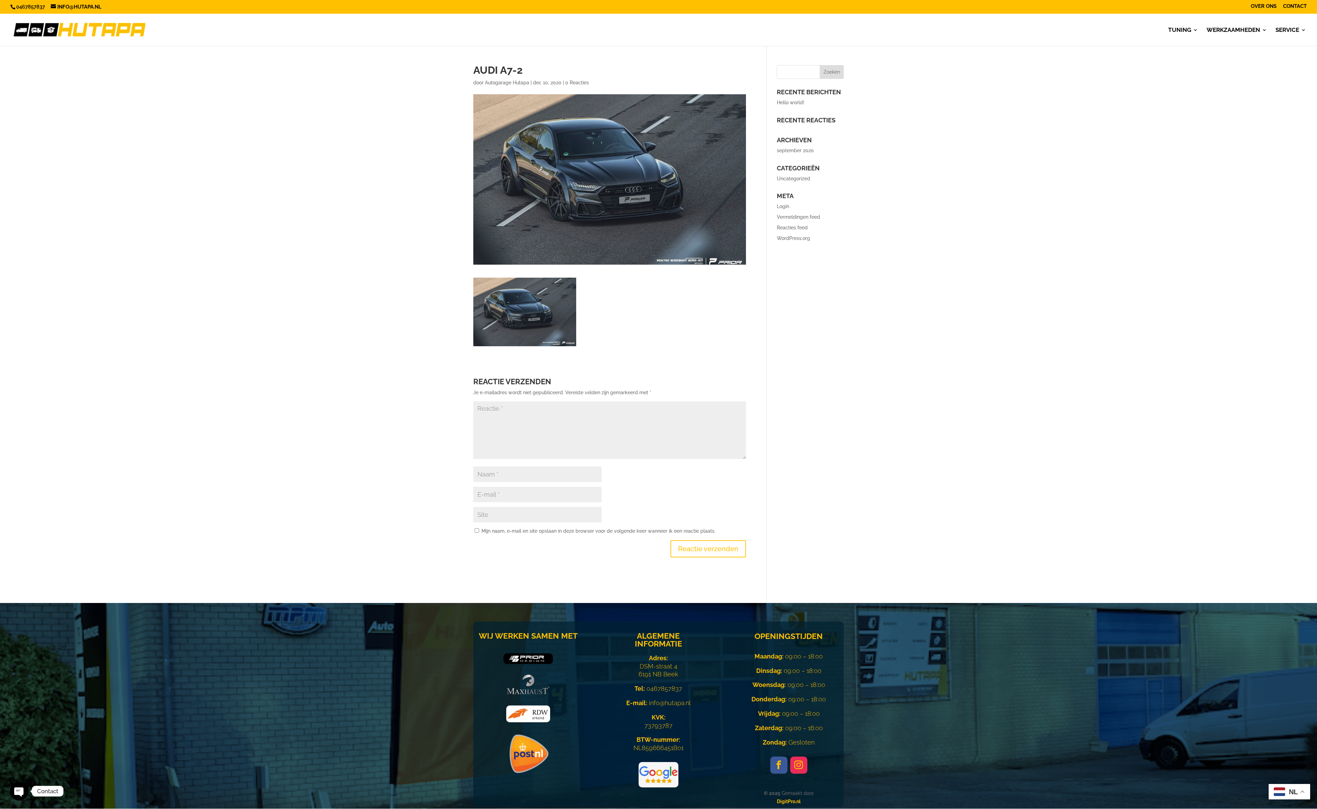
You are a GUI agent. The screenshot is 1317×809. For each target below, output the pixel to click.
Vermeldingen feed (798, 217)
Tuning (1179, 30)
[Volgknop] (778, 765)
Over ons (1264, 6)
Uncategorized (793, 178)
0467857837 (658, 688)
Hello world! (790, 102)
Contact (1295, 6)
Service (1287, 30)
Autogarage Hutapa (507, 82)
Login (783, 206)
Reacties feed (792, 227)
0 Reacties (577, 82)
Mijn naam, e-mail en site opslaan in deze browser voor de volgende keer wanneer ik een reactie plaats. (598, 531)
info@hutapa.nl (658, 703)
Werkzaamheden (1233, 30)
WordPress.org (793, 238)
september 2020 (795, 150)
